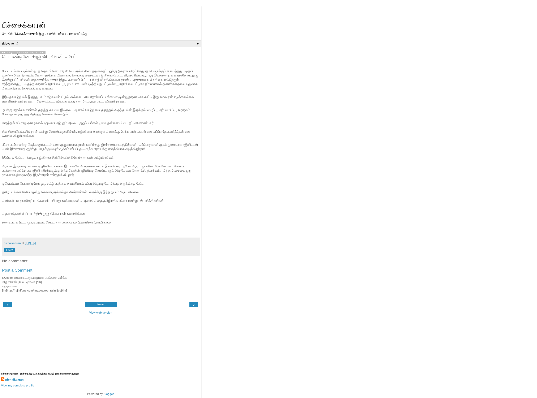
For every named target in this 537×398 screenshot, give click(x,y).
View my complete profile (17, 385)
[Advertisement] (100, 11)
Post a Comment (17, 270)
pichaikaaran (14, 379)
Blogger (109, 393)
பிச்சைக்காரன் (24, 25)
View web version (100, 312)
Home (100, 304)
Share (9, 249)
